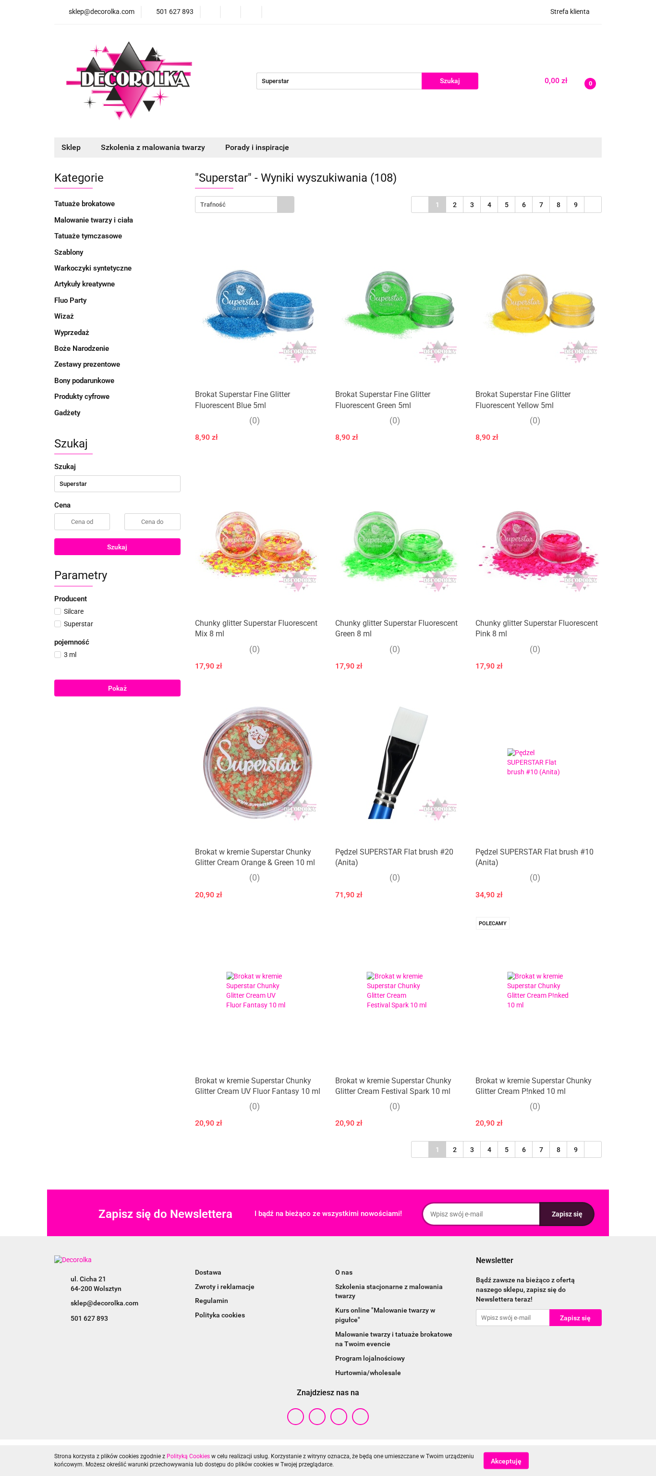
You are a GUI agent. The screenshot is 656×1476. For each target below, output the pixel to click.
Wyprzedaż (71, 332)
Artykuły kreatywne (85, 284)
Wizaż (65, 316)
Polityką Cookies (188, 1456)
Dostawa (208, 1272)
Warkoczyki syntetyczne (94, 268)
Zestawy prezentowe (87, 364)
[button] (494, 1261)
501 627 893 (89, 1318)
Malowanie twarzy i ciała (94, 220)
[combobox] (244, 204)
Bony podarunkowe (84, 380)
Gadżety (68, 413)
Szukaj (117, 547)
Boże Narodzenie (81, 348)
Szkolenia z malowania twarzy (154, 147)
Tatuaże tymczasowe (89, 236)
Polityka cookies (220, 1315)
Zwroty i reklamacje (225, 1286)
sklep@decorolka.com (104, 1303)
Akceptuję (506, 1460)
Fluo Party (71, 300)
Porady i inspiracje (257, 147)
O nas (343, 1272)
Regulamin (211, 1300)
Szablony (69, 252)
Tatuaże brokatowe (85, 203)
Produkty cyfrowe (82, 396)
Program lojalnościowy (370, 1358)
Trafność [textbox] (213, 204)
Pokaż (117, 688)
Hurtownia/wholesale (368, 1373)
